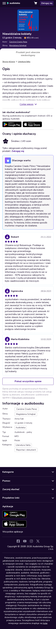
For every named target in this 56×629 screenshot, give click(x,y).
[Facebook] (18, 541)
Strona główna (8, 61)
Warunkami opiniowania (23, 397)
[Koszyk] (36, 3)
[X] (38, 541)
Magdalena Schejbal (17, 45)
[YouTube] (25, 541)
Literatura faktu (24, 61)
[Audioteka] (13, 3)
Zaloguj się (46, 3)
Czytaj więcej (26, 104)
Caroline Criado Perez (18, 42)
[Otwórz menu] (4, 3)
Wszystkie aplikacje (12, 531)
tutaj (45, 623)
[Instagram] (31, 541)
